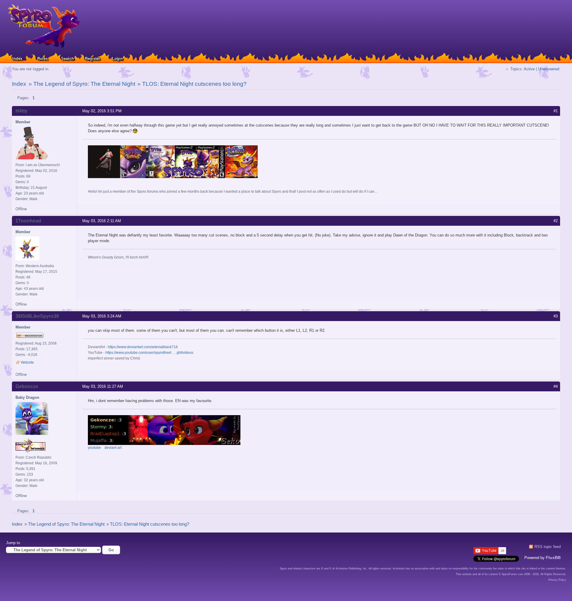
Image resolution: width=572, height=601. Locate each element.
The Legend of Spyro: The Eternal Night (84, 84)
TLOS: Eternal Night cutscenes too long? (194, 84)
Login (117, 58)
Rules (42, 58)
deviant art (113, 448)
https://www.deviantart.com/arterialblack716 (143, 347)
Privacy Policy (557, 579)
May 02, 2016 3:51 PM (102, 111)
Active (529, 69)
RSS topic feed (547, 546)
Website (27, 362)
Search (67, 58)
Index (17, 58)
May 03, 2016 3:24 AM (101, 316)
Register (92, 58)
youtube (94, 448)
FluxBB (553, 557)
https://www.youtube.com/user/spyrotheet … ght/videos (149, 353)
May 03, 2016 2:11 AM (101, 221)
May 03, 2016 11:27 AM (102, 386)
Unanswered (548, 69)
